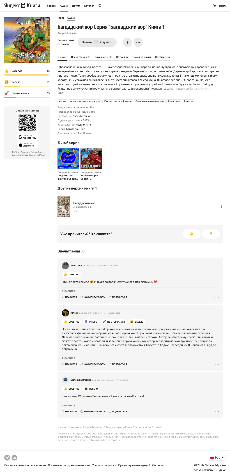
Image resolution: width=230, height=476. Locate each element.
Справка (158, 465)
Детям (76, 5)
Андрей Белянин (67, 33)
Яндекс (221, 470)
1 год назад (113, 265)
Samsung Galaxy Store (32, 152)
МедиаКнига (83, 124)
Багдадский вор (75, 128)
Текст (61, 17)
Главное (51, 5)
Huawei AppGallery (19, 155)
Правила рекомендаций (134, 465)
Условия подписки (104, 465)
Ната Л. (74, 313)
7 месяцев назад (112, 313)
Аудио (64, 5)
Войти (222, 5)
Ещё (60, 93)
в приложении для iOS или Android (77, 436)
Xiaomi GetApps (37, 155)
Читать (87, 42)
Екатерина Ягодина (80, 380)
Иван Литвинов (81, 116)
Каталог (89, 5)
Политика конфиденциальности (69, 465)
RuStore (16, 152)
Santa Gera (76, 265)
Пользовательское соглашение (25, 465)
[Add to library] (221, 206)
